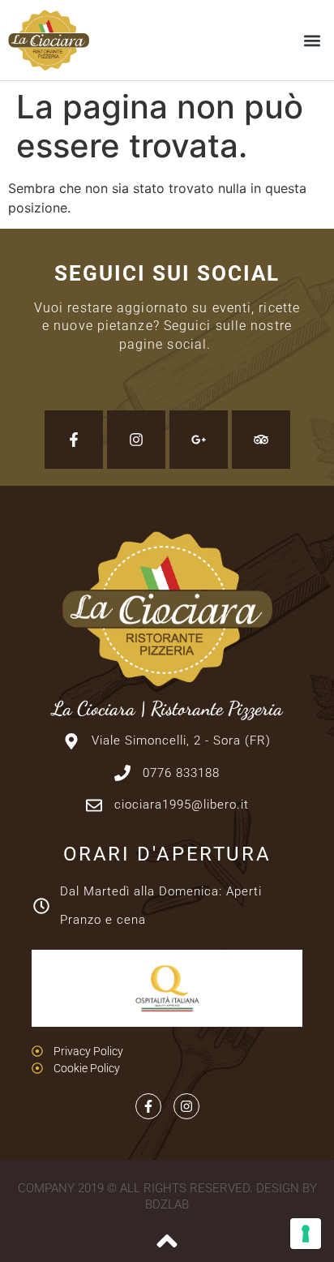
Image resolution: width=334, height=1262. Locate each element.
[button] (312, 40)
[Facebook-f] (74, 439)
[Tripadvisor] (261, 439)
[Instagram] (136, 439)
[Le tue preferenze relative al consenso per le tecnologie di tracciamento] (305, 1233)
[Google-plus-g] (198, 439)
